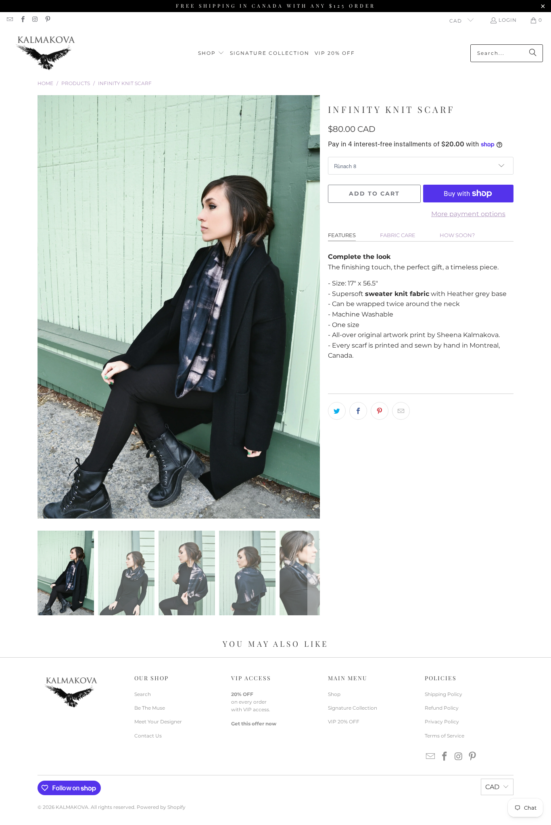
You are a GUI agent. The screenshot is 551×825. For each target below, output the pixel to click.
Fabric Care (397, 235)
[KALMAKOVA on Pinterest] (47, 20)
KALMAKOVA (72, 807)
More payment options (468, 214)
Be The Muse (149, 708)
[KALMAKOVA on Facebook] (22, 20)
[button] (211, 53)
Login (508, 20)
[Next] (313, 307)
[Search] (533, 53)
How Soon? (457, 235)
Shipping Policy (443, 694)
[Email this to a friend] (401, 411)
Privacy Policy (442, 722)
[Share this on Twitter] (337, 411)
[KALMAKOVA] (45, 53)
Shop (334, 694)
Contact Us (148, 736)
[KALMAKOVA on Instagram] (34, 20)
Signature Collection (352, 708)
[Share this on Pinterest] (379, 411)
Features (342, 235)
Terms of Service (444, 736)
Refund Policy (442, 708)
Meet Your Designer (158, 722)
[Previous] (43, 307)
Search (142, 694)
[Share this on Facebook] (358, 411)
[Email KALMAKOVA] (9, 20)
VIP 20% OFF (343, 722)
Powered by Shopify (161, 807)
